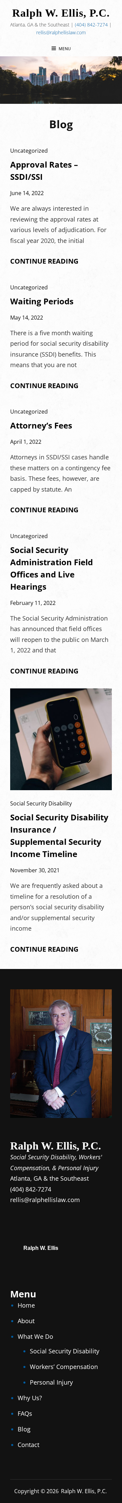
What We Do (35, 1336)
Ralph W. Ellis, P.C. (61, 13)
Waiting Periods (42, 301)
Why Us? (30, 1398)
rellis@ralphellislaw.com (61, 32)
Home (26, 1305)
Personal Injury (51, 1382)
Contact (28, 1445)
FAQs (25, 1413)
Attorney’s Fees (41, 425)
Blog (24, 1429)
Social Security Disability (41, 803)
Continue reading (44, 261)
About (26, 1321)
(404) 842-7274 (91, 24)
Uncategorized (29, 150)
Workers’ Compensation (64, 1367)
